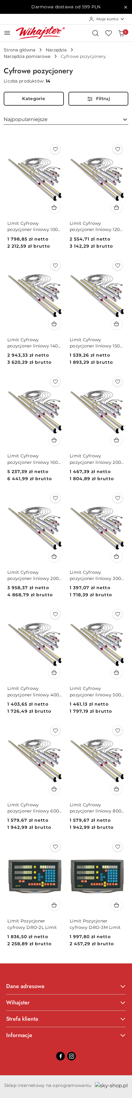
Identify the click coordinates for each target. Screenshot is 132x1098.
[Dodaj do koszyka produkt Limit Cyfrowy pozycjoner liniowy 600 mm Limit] (54, 788)
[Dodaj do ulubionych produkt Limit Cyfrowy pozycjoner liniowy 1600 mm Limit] (55, 381)
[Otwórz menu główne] (7, 32)
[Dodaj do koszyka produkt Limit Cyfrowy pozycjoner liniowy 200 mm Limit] (116, 439)
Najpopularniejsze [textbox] (26, 119)
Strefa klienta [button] (22, 1019)
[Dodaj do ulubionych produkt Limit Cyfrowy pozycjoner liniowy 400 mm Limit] (55, 614)
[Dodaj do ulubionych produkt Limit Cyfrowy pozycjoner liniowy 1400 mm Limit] (55, 265)
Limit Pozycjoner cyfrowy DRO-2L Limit (32, 924)
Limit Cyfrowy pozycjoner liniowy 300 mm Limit (95, 575)
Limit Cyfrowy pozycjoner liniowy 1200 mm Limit (96, 227)
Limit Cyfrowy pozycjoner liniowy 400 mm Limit (33, 692)
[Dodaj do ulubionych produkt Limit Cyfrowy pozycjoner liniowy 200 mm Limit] (117, 381)
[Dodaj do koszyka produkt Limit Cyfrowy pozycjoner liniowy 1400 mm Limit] (54, 323)
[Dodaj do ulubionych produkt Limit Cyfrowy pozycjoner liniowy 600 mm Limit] (55, 730)
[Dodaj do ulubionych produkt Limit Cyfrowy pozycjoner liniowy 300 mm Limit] (117, 498)
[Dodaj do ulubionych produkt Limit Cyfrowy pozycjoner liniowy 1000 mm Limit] (55, 149)
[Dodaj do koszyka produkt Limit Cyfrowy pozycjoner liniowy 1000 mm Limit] (54, 207)
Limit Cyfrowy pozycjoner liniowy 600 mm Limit (33, 808)
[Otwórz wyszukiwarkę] (95, 33)
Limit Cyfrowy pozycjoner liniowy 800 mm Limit (95, 808)
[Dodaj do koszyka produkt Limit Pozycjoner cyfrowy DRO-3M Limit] (116, 904)
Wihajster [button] (18, 1003)
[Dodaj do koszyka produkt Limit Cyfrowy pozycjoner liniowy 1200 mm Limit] (116, 207)
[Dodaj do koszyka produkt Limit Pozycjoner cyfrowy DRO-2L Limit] (54, 904)
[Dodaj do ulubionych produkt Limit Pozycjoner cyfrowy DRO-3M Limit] (117, 846)
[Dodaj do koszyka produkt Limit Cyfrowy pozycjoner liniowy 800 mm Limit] (116, 788)
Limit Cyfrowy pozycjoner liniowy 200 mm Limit (95, 459)
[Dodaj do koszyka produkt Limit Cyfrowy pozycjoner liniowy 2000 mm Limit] (54, 556)
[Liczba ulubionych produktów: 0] (108, 33)
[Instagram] (71, 1056)
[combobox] (66, 119)
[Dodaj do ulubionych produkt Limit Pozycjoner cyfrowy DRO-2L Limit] (55, 846)
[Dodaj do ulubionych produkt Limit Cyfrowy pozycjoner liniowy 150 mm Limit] (117, 265)
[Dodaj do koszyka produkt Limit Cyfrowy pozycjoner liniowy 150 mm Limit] (116, 323)
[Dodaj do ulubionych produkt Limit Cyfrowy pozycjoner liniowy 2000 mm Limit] (55, 498)
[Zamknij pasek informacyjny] (125, 7)
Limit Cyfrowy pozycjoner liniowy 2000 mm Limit (34, 575)
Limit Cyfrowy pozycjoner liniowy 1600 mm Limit (33, 459)
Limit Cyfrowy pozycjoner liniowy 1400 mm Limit (33, 343)
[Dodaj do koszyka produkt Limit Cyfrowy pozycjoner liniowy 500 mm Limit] (116, 672)
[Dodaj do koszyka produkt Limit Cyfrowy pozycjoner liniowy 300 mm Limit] (116, 556)
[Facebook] (60, 1056)
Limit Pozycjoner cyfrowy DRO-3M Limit (95, 924)
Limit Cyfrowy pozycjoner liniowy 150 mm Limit (95, 343)
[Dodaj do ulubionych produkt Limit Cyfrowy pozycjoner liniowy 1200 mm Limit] (117, 149)
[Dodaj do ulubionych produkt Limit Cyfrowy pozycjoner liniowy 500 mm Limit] (117, 614)
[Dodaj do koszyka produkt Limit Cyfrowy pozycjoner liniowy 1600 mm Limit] (54, 439)
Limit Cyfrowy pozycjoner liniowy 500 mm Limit (95, 692)
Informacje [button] (19, 1035)
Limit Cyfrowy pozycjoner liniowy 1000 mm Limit (33, 227)
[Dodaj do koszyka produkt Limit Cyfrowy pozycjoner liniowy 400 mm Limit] (54, 672)
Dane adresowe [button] (25, 986)
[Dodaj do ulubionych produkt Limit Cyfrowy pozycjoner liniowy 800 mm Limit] (117, 730)
